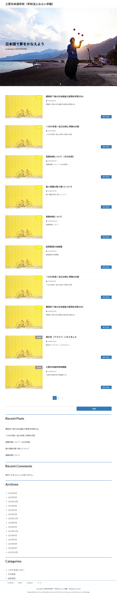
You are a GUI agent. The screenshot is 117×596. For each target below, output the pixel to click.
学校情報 (11, 574)
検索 (94, 409)
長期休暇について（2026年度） (60, 156)
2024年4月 (12, 527)
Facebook (10, 583)
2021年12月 (13, 552)
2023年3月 (12, 548)
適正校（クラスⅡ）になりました (61, 337)
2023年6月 (12, 539)
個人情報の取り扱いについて (59, 186)
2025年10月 (13, 501)
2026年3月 (12, 497)
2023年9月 (12, 535)
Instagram (30, 583)
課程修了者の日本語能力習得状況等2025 (64, 307)
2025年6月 (12, 510)
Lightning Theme (50, 592)
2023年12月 (13, 531)
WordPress (38, 592)
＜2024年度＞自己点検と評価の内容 (62, 277)
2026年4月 (12, 493)
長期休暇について (54, 216)
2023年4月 (12, 544)
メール (39, 583)
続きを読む (106, 117)
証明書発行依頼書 (54, 246)
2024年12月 (13, 518)
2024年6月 (12, 523)
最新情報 (11, 578)
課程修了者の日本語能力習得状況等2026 (64, 96)
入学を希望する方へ (16, 570)
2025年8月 (12, 506)
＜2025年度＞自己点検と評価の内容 (62, 126)
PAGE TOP (112, 576)
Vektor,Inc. (79, 592)
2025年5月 (12, 514)
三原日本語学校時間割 (56, 367)
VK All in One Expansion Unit (65, 592)
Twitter (20, 583)
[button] (56, 84)
